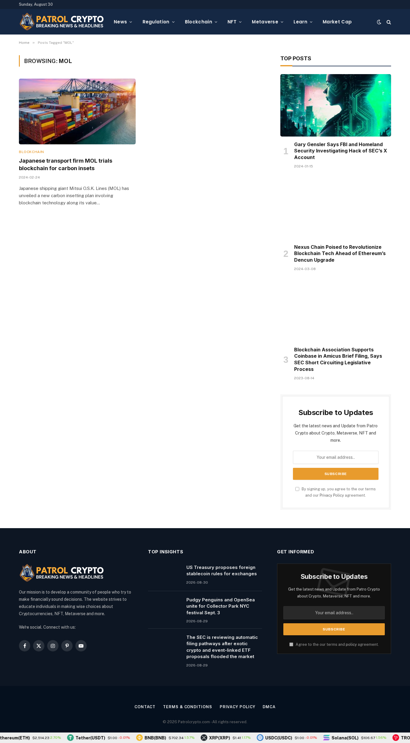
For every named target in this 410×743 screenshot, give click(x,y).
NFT (232, 22)
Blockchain (198, 22)
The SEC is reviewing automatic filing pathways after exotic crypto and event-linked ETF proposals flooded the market (222, 646)
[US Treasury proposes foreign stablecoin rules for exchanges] (164, 575)
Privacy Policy (332, 495)
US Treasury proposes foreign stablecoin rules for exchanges (221, 570)
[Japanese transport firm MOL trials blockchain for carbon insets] (77, 111)
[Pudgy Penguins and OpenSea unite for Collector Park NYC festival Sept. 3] (164, 607)
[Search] (388, 22)
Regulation (156, 22)
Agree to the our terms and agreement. (337, 644)
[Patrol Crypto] (61, 22)
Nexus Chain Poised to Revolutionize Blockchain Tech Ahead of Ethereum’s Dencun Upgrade (340, 253)
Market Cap (337, 22)
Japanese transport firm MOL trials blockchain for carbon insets (65, 164)
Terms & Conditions (187, 707)
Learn (300, 22)
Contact (144, 707)
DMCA (269, 707)
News (120, 22)
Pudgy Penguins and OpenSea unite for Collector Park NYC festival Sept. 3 (220, 606)
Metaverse (265, 22)
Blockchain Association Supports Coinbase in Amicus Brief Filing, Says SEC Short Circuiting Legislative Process (338, 359)
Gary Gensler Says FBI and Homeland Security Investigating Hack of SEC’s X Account (340, 151)
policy (351, 644)
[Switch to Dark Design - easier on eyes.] (379, 22)
